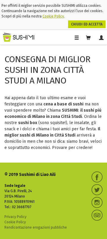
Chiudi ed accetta (87, 24)
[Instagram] (97, 202)
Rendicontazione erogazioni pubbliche (35, 227)
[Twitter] (97, 189)
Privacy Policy (15, 217)
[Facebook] (97, 176)
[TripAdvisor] (97, 215)
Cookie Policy (53, 16)
